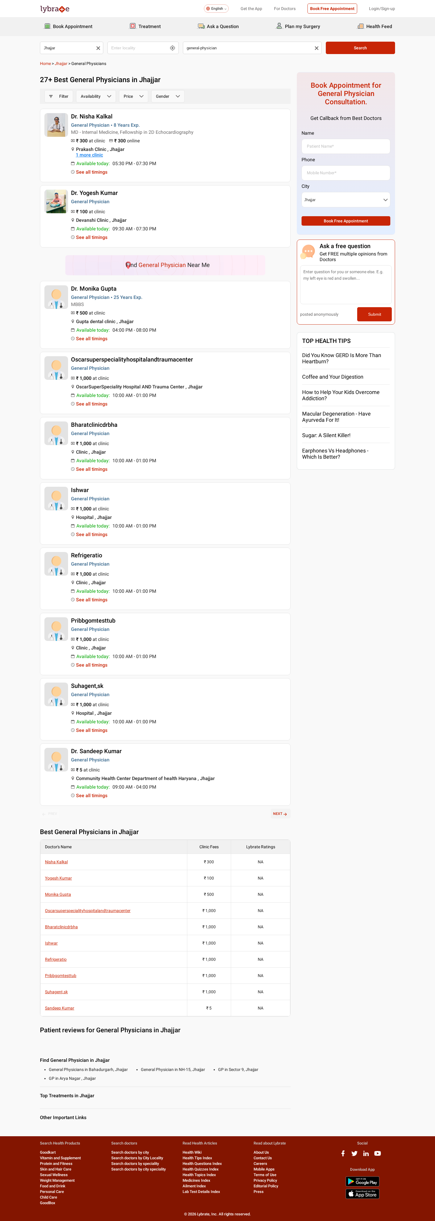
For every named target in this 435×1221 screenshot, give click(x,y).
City (306, 186)
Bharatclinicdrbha (94, 424)
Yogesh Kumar (58, 878)
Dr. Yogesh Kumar (94, 192)
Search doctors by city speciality (138, 1169)
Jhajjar (61, 63)
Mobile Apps (264, 1169)
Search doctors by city (130, 1152)
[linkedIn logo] (366, 1155)
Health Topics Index (199, 1175)
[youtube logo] (377, 1155)
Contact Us (263, 1158)
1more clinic (89, 155)
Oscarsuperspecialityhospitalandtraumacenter (132, 359)
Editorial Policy (266, 1186)
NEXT (277, 814)
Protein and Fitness (56, 1163)
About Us (261, 1152)
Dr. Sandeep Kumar (96, 751)
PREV (52, 814)
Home (45, 63)
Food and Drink (52, 1186)
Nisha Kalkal (56, 861)
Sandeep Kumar (59, 1008)
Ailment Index (194, 1186)
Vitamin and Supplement (60, 1158)
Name (308, 133)
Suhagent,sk (87, 685)
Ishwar (80, 490)
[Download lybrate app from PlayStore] (362, 1185)
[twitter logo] (354, 1155)
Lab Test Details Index (201, 1191)
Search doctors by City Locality (137, 1158)
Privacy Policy (265, 1180)
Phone (308, 159)
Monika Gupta (58, 894)
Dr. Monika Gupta (94, 288)
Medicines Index (196, 1180)
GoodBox (47, 1203)
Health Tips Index (197, 1158)
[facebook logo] (343, 1155)
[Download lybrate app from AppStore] (362, 1198)
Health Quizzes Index (201, 1169)
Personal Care (52, 1191)
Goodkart (48, 1152)
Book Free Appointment (332, 8)
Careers (260, 1163)
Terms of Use (265, 1175)
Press (259, 1191)
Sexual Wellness (54, 1175)
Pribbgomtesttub (93, 620)
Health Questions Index (202, 1163)
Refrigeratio (86, 555)
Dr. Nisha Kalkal (91, 116)
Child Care (48, 1197)
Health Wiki (192, 1152)
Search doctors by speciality (135, 1163)
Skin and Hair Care (55, 1169)
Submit (374, 314)
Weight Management (57, 1180)
